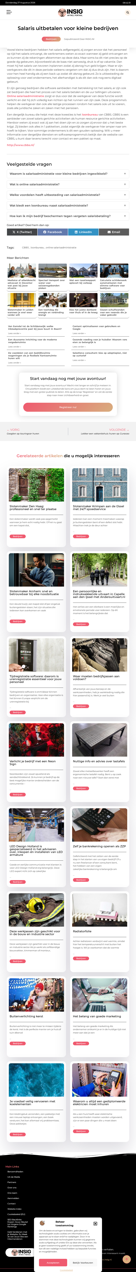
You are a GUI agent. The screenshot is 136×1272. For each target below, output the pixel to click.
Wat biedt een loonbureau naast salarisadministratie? (68, 205)
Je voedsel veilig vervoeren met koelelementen (32, 1103)
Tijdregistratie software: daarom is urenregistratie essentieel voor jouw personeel (36, 679)
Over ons (11, 1187)
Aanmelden (13, 1198)
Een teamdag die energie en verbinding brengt (51, 312)
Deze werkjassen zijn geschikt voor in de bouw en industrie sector (35, 933)
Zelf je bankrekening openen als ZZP (99, 846)
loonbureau (90, 114)
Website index (14, 1209)
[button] (95, 1223)
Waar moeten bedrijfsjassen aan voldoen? (96, 678)
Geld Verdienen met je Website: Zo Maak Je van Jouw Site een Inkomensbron (17, 1235)
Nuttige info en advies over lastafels (99, 761)
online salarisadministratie (61, 247)
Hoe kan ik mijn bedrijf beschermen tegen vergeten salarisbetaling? (68, 216)
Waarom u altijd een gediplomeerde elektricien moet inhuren (99, 1103)
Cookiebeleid (66, 1270)
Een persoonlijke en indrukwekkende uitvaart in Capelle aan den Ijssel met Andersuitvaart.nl (99, 594)
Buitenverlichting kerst (26, 1016)
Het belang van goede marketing (97, 1016)
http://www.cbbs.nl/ (20, 145)
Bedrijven (51, 39)
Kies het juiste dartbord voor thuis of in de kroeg (83, 311)
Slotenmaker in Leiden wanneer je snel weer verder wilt (20, 312)
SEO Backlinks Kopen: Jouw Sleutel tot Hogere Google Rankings (17, 1223)
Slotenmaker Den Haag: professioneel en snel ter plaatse (33, 508)
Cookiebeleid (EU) (16, 1214)
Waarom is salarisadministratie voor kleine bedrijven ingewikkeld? (68, 173)
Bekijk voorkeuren (83, 1262)
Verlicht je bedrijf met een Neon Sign (33, 763)
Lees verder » (14, 333)
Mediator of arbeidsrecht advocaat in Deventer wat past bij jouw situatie (22, 284)
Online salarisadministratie (25, 96)
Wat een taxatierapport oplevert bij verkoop (82, 281)
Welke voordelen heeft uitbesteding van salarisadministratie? (68, 195)
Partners (11, 1182)
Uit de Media (13, 1177)
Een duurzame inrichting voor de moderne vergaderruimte (32, 341)
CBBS (25, 247)
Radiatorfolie (82, 931)
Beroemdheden (15, 1171)
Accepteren (53, 1262)
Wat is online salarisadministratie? (68, 184)
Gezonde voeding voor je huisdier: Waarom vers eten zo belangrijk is (100, 341)
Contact (11, 1203)
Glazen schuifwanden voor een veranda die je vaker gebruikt (113, 312)
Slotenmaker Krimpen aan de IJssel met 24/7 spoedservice (98, 508)
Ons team (12, 1193)
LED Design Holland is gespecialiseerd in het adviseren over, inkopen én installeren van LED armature (36, 850)
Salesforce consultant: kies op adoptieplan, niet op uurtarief (100, 354)
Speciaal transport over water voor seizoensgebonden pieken (51, 284)
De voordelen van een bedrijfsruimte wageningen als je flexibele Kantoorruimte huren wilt (32, 355)
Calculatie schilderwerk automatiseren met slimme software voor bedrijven (113, 284)
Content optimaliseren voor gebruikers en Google (96, 327)
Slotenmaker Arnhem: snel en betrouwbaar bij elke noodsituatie (34, 593)
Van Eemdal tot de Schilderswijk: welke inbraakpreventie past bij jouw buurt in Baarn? (35, 327)
